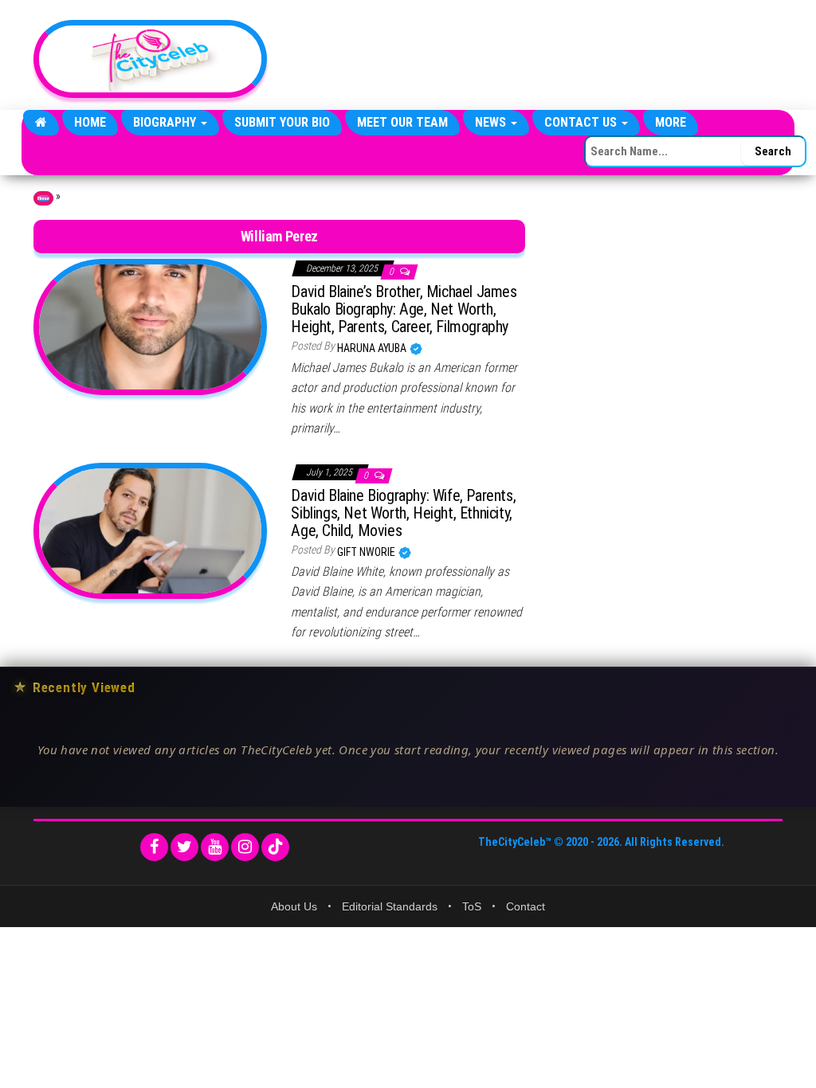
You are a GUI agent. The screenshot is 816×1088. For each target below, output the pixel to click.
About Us (294, 906)
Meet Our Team (402, 122)
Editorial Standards (389, 906)
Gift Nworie (367, 552)
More (670, 122)
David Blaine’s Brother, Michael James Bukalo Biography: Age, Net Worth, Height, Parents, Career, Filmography (403, 309)
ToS (471, 906)
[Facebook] (154, 847)
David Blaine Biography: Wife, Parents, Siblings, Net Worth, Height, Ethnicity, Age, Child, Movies (403, 513)
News (492, 122)
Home (90, 122)
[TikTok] (275, 847)
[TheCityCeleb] (41, 122)
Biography (166, 122)
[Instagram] (245, 847)
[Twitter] (184, 847)
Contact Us (582, 122)
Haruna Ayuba (373, 348)
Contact (525, 906)
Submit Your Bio (282, 122)
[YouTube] (215, 847)
